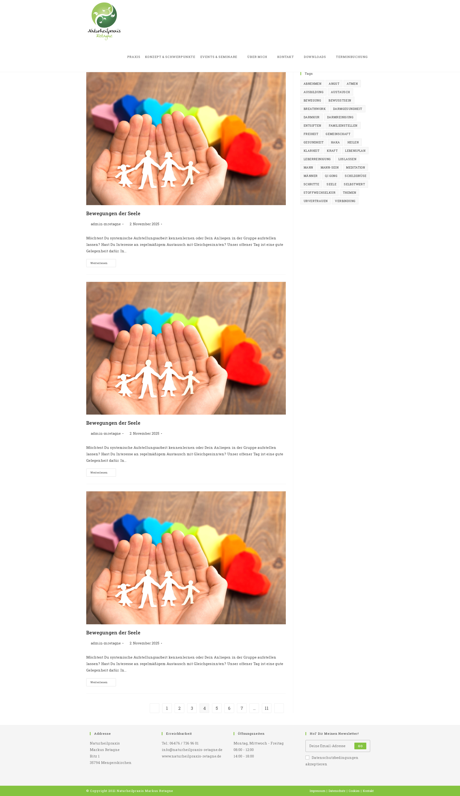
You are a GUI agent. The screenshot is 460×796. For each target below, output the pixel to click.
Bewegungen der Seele (113, 213)
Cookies (354, 791)
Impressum (317, 791)
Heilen (353, 142)
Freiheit (311, 134)
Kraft (332, 150)
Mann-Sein (330, 167)
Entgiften (312, 125)
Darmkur (312, 117)
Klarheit (311, 150)
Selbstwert (354, 184)
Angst (334, 83)
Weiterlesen (103, 264)
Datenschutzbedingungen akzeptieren (331, 760)
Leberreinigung (317, 159)
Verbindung (345, 201)
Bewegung (312, 100)
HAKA (335, 142)
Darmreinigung (340, 117)
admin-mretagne (106, 224)
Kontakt (368, 791)
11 (267, 708)
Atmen (352, 83)
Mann (308, 167)
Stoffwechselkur (319, 192)
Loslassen (347, 159)
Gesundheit (313, 142)
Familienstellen (343, 125)
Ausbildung (313, 92)
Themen (349, 192)
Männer (310, 176)
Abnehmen (312, 83)
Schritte (311, 184)
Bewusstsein (339, 100)
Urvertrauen (316, 201)
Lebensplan (355, 150)
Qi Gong (331, 176)
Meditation (355, 167)
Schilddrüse (355, 176)
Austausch (340, 92)
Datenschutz (336, 791)
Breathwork (315, 109)
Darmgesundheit (347, 109)
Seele (331, 184)
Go (360, 746)
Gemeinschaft (338, 134)
